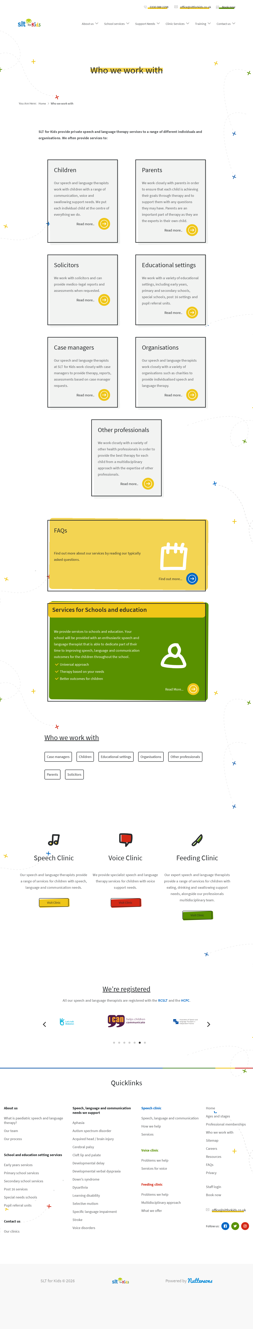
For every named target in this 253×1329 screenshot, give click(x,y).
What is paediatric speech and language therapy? (33, 1120)
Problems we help (154, 1160)
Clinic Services (175, 24)
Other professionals (185, 756)
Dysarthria (80, 1187)
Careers (211, 1148)
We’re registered (126, 989)
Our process (13, 1139)
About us (88, 24)
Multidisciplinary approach (161, 1202)
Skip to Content (34, 7)
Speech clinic (151, 1108)
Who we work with (62, 103)
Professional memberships (226, 1124)
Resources (213, 1156)
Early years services (18, 1165)
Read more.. (85, 224)
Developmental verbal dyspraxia (97, 1171)
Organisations (151, 756)
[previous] (45, 1024)
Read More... (174, 689)
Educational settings (116, 756)
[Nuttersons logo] (200, 1281)
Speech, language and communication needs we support (102, 1110)
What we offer (151, 1210)
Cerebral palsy (83, 1147)
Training (200, 24)
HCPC (185, 1000)
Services (147, 1134)
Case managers (58, 756)
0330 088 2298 (159, 7)
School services (114, 24)
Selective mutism (85, 1203)
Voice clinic (149, 1150)
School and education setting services (33, 1155)
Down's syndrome (86, 1179)
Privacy (211, 1172)
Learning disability (86, 1195)
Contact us (224, 24)
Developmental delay (88, 1163)
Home (42, 103)
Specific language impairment (95, 1211)
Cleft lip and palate (87, 1155)
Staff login (213, 1186)
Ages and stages (218, 1116)
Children (85, 756)
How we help (151, 1126)
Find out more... (170, 579)
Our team (11, 1130)
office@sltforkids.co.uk (195, 7)
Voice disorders (84, 1227)
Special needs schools (20, 1197)
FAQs (209, 1164)
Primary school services (21, 1173)
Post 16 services (16, 1189)
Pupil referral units (18, 1205)
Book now (228, 7)
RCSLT (163, 1000)
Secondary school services (23, 1181)
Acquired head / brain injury (93, 1139)
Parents (52, 774)
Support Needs (145, 24)
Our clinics (12, 1231)
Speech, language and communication (170, 1118)
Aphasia (78, 1122)
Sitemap (212, 1140)
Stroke (77, 1219)
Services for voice (154, 1168)
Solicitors (74, 774)
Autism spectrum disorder (92, 1130)
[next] (208, 1024)
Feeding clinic (151, 1184)
